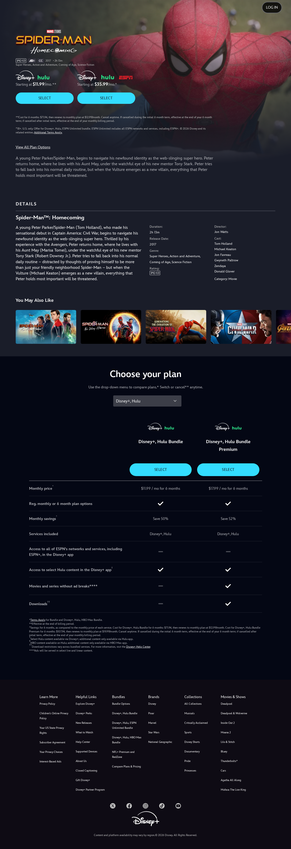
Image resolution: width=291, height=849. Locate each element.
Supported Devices (86, 751)
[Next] (282, 326)
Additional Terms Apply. (48, 132)
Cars (223, 770)
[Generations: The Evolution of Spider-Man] (176, 327)
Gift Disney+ (83, 780)
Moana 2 (226, 732)
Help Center (83, 742)
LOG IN (272, 7)
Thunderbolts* (229, 761)
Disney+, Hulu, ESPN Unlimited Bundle (124, 725)
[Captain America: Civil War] (241, 327)
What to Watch (84, 732)
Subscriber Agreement (52, 742)
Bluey (224, 751)
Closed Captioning (86, 770)
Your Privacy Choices (51, 752)
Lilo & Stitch (228, 742)
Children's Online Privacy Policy (54, 716)
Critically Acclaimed (196, 722)
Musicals (189, 713)
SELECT (44, 98)
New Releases (84, 722)
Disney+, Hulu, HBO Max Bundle (126, 740)
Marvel (152, 722)
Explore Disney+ (85, 703)
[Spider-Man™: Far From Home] (46, 327)
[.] (112, 806)
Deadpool (226, 703)
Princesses (190, 770)
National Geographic (160, 742)
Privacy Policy (47, 703)
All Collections (193, 703)
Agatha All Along (231, 780)
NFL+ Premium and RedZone (123, 754)
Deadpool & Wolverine (234, 713)
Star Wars (153, 732)
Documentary (192, 751)
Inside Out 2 (228, 722)
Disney (152, 703)
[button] (91, 697)
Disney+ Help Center (138, 646)
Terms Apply (37, 620)
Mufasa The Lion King (233, 789)
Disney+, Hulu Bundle (124, 713)
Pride (187, 761)
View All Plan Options (33, 147)
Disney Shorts (192, 742)
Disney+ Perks (84, 713)
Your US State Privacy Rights (52, 730)
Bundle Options (121, 703)
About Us (81, 761)
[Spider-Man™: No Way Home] (111, 327)
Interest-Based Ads (50, 761)
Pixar (151, 713)
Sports (188, 732)
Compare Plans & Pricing (126, 766)
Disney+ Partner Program (90, 789)
